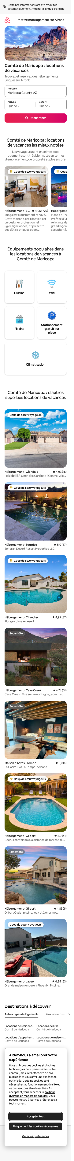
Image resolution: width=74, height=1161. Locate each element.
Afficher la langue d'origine (47, 8)
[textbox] (20, 106)
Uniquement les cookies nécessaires (35, 1126)
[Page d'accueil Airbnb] (7, 20)
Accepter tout (36, 1116)
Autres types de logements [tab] (22, 1014)
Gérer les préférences (35, 1136)
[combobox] (36, 93)
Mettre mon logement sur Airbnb (41, 20)
